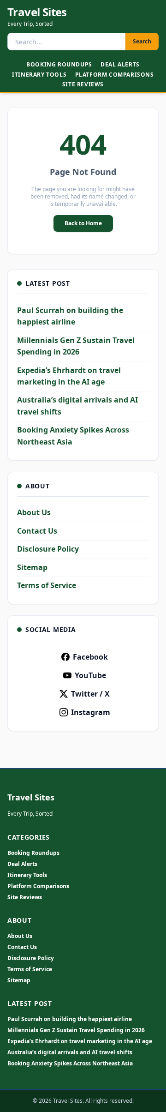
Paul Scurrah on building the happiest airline (69, 1019)
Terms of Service (46, 585)
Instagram (90, 712)
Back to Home (83, 223)
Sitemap (32, 567)
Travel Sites (37, 12)
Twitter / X (90, 694)
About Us (34, 512)
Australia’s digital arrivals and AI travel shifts (69, 1052)
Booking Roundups (59, 64)
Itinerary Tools (39, 74)
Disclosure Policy (48, 549)
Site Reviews (83, 84)
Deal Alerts (120, 64)
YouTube (90, 675)
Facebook (90, 657)
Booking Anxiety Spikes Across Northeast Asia (70, 1063)
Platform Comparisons (114, 74)
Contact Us (37, 531)
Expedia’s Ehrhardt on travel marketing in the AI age (79, 1041)
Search (142, 41)
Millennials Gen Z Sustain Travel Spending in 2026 (76, 1030)
